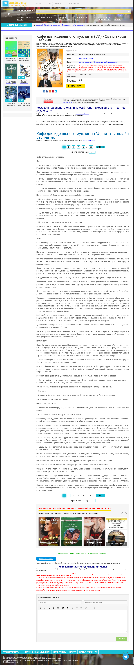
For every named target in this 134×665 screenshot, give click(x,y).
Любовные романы (23, 15)
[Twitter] (56, 91)
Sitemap (72, 652)
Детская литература (82, 15)
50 (91, 147)
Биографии (57, 3)
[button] (41, 608)
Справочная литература (102, 20)
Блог (49, 3)
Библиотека (40, 3)
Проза (38, 20)
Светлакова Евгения (86, 58)
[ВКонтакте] (44, 91)
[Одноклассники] (50, 91)
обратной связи (73, 660)
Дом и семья (98, 15)
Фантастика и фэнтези (25, 17)
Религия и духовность (82, 17)
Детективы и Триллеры (44, 17)
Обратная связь (59, 652)
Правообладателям (11, 652)
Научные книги (61, 17)
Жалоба (48, 101)
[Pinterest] (53, 91)
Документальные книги (64, 20)
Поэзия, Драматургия (121, 15)
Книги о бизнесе (61, 15)
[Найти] (129, 11)
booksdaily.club (16, 3)
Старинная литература (102, 17)
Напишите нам (68, 102)
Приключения (41, 15)
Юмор (77, 20)
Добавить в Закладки (18, 25)
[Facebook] (47, 91)
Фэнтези (20, 20)
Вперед (100, 147)
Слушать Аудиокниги (72, 3)
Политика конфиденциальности (36, 652)
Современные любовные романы (105, 62)
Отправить (121, 639)
